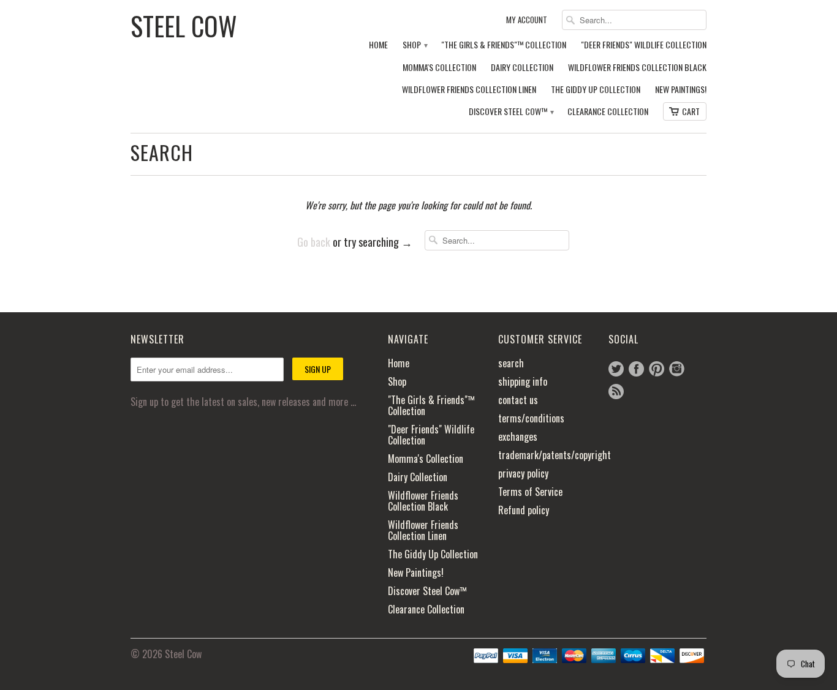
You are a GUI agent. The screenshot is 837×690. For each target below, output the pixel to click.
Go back (313, 242)
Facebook (636, 369)
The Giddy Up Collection (595, 90)
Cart (691, 111)
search (511, 363)
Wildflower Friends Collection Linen (469, 90)
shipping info (522, 381)
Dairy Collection (522, 67)
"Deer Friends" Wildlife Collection (643, 45)
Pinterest (656, 369)
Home (378, 45)
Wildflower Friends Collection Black (637, 67)
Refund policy (523, 510)
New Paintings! (680, 90)
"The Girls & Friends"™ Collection (503, 45)
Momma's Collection (439, 67)
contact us (518, 399)
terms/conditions (531, 418)
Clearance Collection (607, 112)
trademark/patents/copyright (554, 455)
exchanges (517, 436)
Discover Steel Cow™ (511, 112)
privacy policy (523, 473)
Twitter (616, 369)
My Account (526, 20)
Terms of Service (530, 491)
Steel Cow (184, 24)
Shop (414, 45)
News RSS (616, 391)
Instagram (676, 369)
